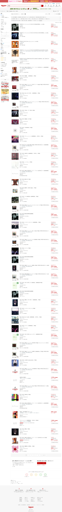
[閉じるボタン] (60, 17)
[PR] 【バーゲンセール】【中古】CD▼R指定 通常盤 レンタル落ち (33, 24)
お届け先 (2, 44)
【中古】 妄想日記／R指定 (26, 394)
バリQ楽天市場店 (23, 36)
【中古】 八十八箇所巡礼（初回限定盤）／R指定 (29, 196)
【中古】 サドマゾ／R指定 (26, 248)
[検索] (42, 6)
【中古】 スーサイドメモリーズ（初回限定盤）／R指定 (31, 222)
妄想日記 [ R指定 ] (23, 377)
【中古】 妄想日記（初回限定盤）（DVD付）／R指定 (30, 153)
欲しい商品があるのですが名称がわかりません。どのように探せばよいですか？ (23, 462)
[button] (58, 3)
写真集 (18, 483)
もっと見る (13, 466)
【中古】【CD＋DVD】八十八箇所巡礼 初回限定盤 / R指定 (31, 282)
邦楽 (17, 482)
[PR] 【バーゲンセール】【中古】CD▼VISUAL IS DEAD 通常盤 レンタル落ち (34, 32)
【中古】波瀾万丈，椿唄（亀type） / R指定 (28, 187)
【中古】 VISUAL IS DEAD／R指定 (28, 110)
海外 (3, 43)
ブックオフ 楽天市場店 (24, 98)
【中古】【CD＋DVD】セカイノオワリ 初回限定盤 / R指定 (31, 334)
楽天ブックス (22, 382)
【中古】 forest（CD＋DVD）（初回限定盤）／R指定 (30, 93)
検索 (5, 79)
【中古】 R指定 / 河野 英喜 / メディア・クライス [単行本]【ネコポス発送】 (34, 437)
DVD (15, 481)
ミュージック (19, 481)
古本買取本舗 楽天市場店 (24, 408)
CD (15, 482)
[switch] (8, 53)
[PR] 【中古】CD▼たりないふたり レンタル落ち (29, 41)
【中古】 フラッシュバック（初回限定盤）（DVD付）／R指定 (32, 136)
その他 (21, 483)
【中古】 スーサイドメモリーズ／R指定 (28, 308)
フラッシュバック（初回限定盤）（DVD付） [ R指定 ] (29, 420)
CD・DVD (12, 481)
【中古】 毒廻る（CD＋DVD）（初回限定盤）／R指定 (30, 299)
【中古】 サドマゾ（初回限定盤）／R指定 (28, 325)
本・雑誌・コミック (14, 483)
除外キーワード (3, 76)
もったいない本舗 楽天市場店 (24, 72)
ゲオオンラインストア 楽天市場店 (25, 63)
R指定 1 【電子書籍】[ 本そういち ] (26, 411)
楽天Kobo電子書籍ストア (24, 416)
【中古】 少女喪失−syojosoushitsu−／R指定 (29, 360)
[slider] (0, 32)
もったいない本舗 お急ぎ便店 (24, 442)
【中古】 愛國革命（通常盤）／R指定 (27, 446)
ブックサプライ (23, 218)
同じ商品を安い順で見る (55, 71)
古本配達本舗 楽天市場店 (24, 175)
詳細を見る (40, 20)
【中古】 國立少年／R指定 (26, 179)
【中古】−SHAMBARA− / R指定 (26, 127)
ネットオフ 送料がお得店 (24, 132)
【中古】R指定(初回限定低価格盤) (27, 213)
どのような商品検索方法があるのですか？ (18, 463)
